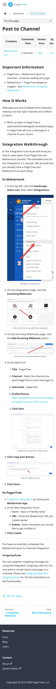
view (40, 53)
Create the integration (19, 499)
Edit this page (14, 596)
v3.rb (52, 53)
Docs (5, 637)
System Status (10, 668)
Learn (5, 646)
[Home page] (5, 13)
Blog (4, 641)
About (5, 663)
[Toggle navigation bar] (4, 4)
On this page (11, 21)
